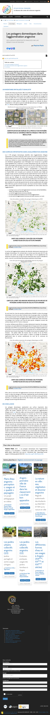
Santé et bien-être (9, 639)
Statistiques (6, 26)
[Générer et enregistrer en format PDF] (46, 56)
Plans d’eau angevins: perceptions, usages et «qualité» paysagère (9, 490)
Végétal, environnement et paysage (22, 20)
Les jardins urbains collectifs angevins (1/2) (24, 556)
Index (30, 23)
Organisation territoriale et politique (12, 630)
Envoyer (5, 698)
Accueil (3, 20)
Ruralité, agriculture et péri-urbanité (12, 635)
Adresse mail (5, 666)
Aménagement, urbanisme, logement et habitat (14, 631)
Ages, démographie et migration (11, 637)
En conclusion (7, 67)
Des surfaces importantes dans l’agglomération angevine (15, 65)
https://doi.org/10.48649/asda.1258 (11, 58)
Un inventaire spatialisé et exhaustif (11, 64)
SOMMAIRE (18, 16)
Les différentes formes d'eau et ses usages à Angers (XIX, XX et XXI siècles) (40, 555)
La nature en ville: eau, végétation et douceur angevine (40, 494)
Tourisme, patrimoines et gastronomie (13, 641)
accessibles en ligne (17, 247)
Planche (6, 513)
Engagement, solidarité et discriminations (13, 633)
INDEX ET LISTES (27, 16)
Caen (8, 104)
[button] (47, 16)
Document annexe (37, 23)
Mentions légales (43, 1)
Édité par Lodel (14, 713)
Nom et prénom (6, 662)
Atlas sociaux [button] (20, 1)
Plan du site (36, 1)
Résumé (5, 23)
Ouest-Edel (12, 1)
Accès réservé (7, 713)
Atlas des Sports (29, 1)
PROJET (5, 16)
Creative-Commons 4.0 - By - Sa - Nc (9, 712)
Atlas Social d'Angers (22, 8)
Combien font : (6, 680)
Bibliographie (19, 23)
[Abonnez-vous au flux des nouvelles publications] (48, 1)
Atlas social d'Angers (10, 20)
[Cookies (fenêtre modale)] (2, 712)
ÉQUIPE (11, 16)
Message (4, 673)
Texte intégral (12, 23)
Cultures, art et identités (10, 634)
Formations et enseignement (11, 642)
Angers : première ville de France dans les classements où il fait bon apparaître (25, 489)
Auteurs (25, 23)
